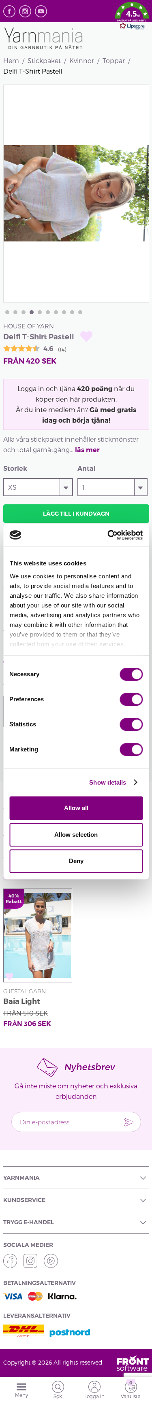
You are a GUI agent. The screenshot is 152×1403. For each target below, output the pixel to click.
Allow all (76, 807)
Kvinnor (81, 60)
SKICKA (129, 1122)
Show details (107, 782)
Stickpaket (44, 60)
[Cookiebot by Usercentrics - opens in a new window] (108, 535)
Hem (11, 60)
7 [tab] (56, 312)
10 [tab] (80, 312)
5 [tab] (40, 312)
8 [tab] (64, 312)
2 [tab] (15, 312)
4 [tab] (32, 312)
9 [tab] (72, 312)
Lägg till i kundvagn (76, 513)
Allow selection (76, 834)
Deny (76, 860)
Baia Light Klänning (21, 1002)
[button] (132, 17)
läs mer (87, 450)
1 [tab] (7, 312)
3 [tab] (23, 312)
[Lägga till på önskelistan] (86, 336)
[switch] (131, 699)
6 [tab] (48, 312)
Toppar (114, 60)
